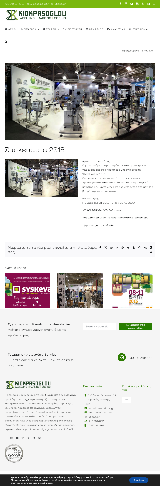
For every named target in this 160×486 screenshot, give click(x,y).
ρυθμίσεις (46, 483)
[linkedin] (34, 438)
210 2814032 (96, 421)
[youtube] (17, 438)
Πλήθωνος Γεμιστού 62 (102, 395)
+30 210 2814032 (140, 357)
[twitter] (28, 438)
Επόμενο (147, 50)
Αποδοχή (139, 480)
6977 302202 (96, 425)
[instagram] (11, 438)
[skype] (23, 438)
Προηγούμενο (130, 50)
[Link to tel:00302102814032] (122, 357)
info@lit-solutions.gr (101, 408)
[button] (6, 41)
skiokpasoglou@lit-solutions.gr (46, 3)
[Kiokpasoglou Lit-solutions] (28, 380)
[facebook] (6, 438)
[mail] (39, 438)
